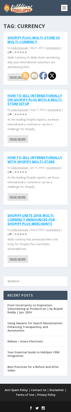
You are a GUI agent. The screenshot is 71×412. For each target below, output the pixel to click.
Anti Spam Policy (16, 390)
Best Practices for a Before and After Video (33, 368)
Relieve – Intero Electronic (25, 341)
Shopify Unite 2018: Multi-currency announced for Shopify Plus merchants (31, 219)
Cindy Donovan (19, 48)
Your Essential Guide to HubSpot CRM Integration (33, 354)
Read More (18, 77)
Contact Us (38, 390)
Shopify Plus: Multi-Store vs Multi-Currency (33, 40)
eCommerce (53, 48)
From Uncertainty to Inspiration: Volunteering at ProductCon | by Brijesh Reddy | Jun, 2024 (35, 308)
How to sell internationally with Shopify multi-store (34, 159)
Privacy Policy (46, 395)
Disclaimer (57, 390)
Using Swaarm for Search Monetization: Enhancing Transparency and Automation (35, 326)
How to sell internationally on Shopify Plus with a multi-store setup (35, 100)
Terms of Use (25, 395)
